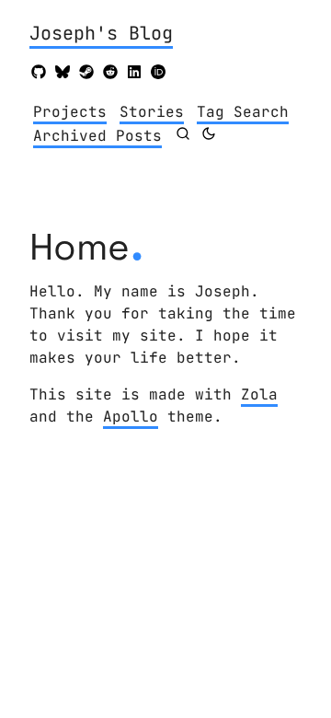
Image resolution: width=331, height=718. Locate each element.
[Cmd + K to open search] (183, 133)
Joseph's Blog (101, 33)
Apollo (130, 416)
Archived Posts (97, 135)
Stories (152, 112)
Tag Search (243, 112)
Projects (70, 112)
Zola (259, 394)
